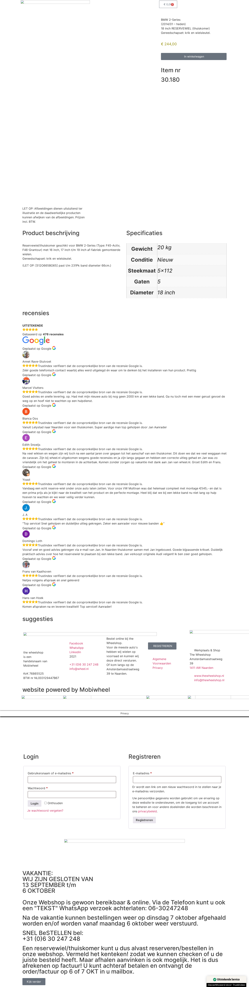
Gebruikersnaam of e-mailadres (55, 772)
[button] (194, 56)
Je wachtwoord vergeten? (45, 810)
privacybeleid (147, 811)
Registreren (144, 820)
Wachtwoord (42, 787)
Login (34, 803)
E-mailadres (147, 772)
